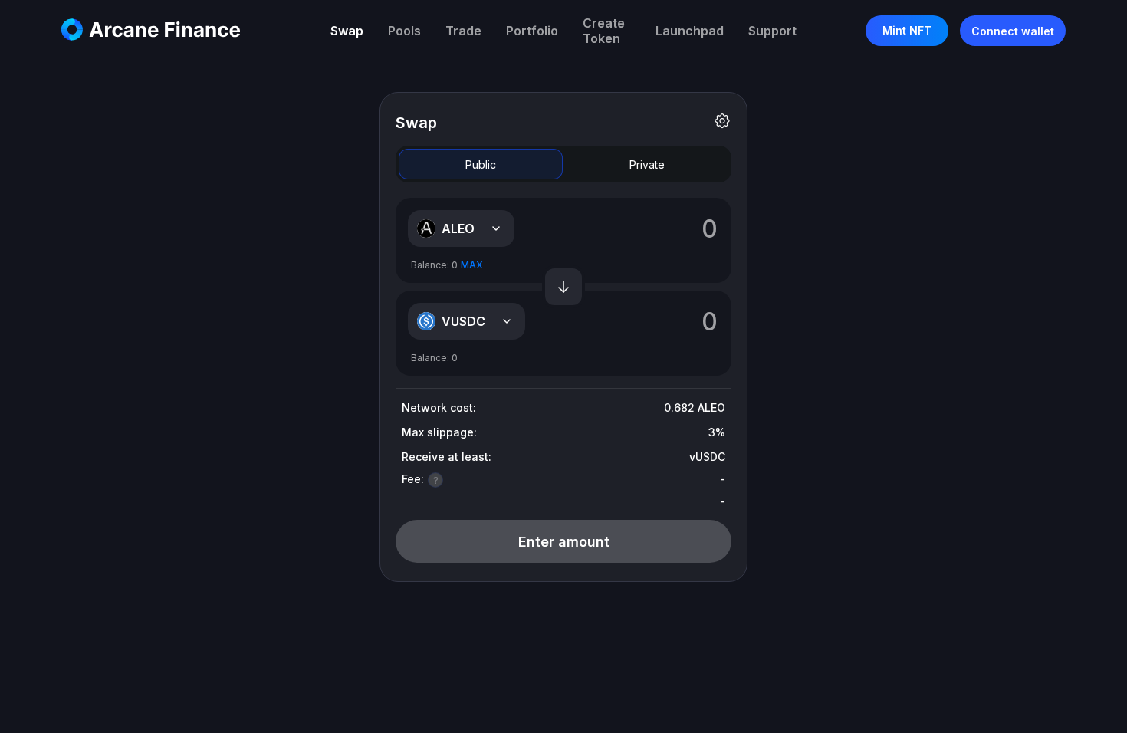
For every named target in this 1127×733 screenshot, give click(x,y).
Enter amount (564, 542)
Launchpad (690, 30)
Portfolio (532, 30)
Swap (346, 30)
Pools (404, 30)
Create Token (604, 30)
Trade (463, 30)
